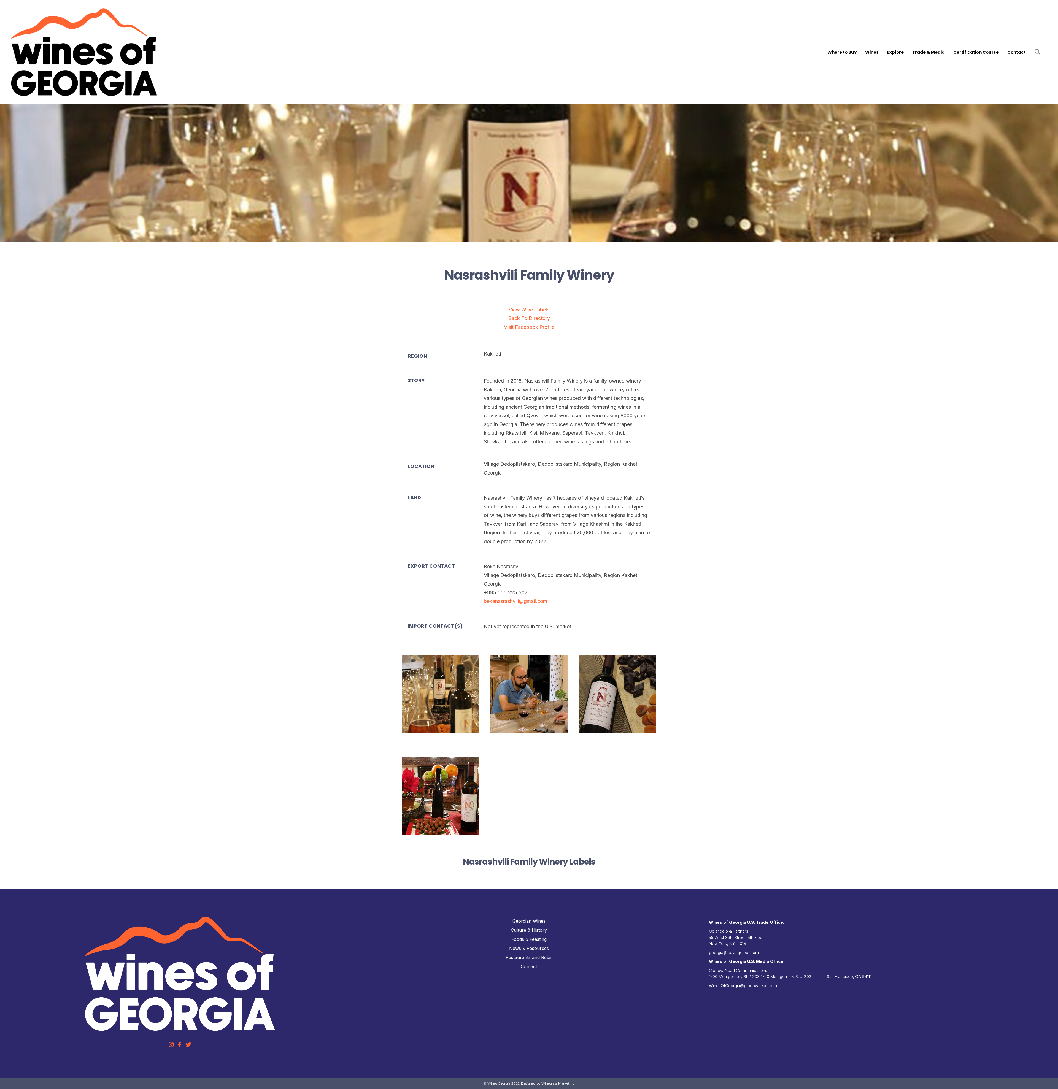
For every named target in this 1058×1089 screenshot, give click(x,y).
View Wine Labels (529, 310)
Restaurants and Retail (529, 957)
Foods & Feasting (529, 939)
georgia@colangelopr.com (734, 952)
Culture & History (529, 930)
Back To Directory (529, 318)
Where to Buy (842, 52)
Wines (872, 52)
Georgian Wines (529, 921)
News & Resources (529, 948)
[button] (1038, 52)
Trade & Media (928, 52)
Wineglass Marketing (558, 1083)
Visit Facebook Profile (529, 327)
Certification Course (976, 52)
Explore (895, 52)
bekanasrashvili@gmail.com (515, 601)
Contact (1016, 52)
